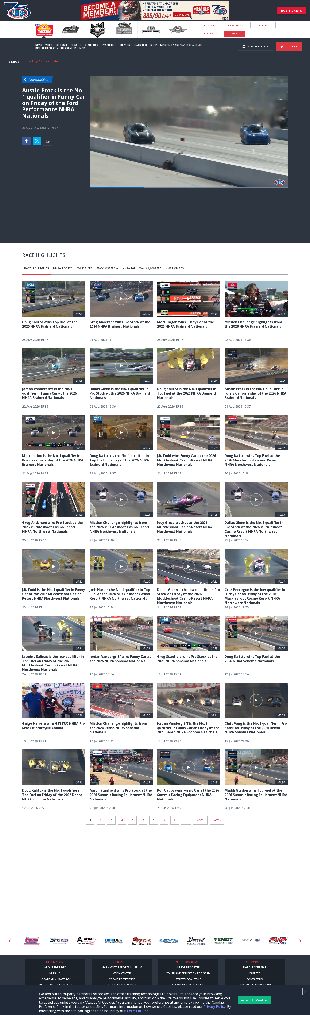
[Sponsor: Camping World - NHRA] (31, 941)
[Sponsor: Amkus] (59, 941)
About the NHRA (55, 967)
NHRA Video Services (122, 985)
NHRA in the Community (255, 985)
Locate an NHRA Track (55, 979)
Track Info (140, 44)
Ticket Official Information (55, 985)
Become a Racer (210, 25)
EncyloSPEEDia (107, 268)
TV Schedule (109, 44)
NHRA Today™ (63, 268)
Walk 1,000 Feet (150, 268)
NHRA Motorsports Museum (122, 967)
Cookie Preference (122, 979)
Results (76, 44)
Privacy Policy (215, 1006)
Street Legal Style (188, 979)
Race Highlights (36, 268)
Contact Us (255, 979)
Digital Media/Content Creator (55, 48)
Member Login (258, 46)
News (38, 44)
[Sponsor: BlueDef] (86, 941)
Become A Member (236, 25)
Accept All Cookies (254, 1000)
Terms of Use (137, 1010)
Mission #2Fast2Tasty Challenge (181, 44)
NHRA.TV (263, 25)
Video (48, 44)
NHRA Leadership (254, 967)
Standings (91, 44)
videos (235, 33)
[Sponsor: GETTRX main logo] (278, 941)
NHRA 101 (128, 268)
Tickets (291, 46)
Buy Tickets (291, 10)
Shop (153, 44)
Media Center (122, 973)
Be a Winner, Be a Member (188, 985)
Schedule (61, 44)
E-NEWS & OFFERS (210, 33)
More (82, 48)
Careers (254, 973)
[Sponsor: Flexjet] (223, 941)
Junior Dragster (188, 967)
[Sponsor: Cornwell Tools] (141, 941)
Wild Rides (84, 268)
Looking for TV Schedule (43, 61)
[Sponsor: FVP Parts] (250, 941)
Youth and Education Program (188, 973)
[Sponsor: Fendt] (196, 941)
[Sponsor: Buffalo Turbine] (113, 941)
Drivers (125, 44)
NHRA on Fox (175, 268)
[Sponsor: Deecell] (168, 941)
